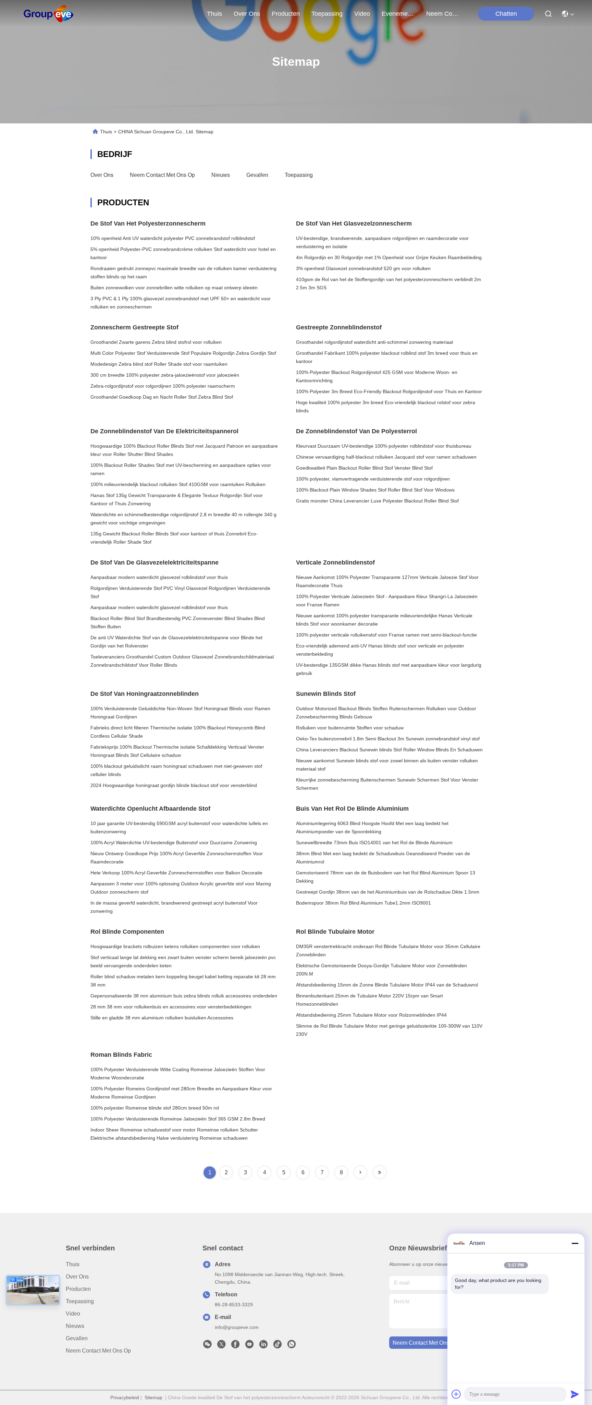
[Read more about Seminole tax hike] (360, 1172)
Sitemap (153, 1397)
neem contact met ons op (442, 13)
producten (286, 13)
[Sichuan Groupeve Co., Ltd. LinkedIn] (263, 1346)
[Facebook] (235, 1346)
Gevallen (257, 175)
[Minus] (575, 1243)
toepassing (327, 13)
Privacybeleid (124, 1397)
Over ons (101, 175)
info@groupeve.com (237, 1327)
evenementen (398, 13)
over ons (247, 13)
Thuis (214, 13)
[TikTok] (277, 1346)
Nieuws (220, 175)
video (362, 13)
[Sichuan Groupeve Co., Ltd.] (48, 13)
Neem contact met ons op (162, 175)
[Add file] (456, 1394)
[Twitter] (221, 1346)
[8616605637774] (291, 1346)
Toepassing (299, 175)
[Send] (574, 1394)
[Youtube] (249, 1346)
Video (73, 1314)
